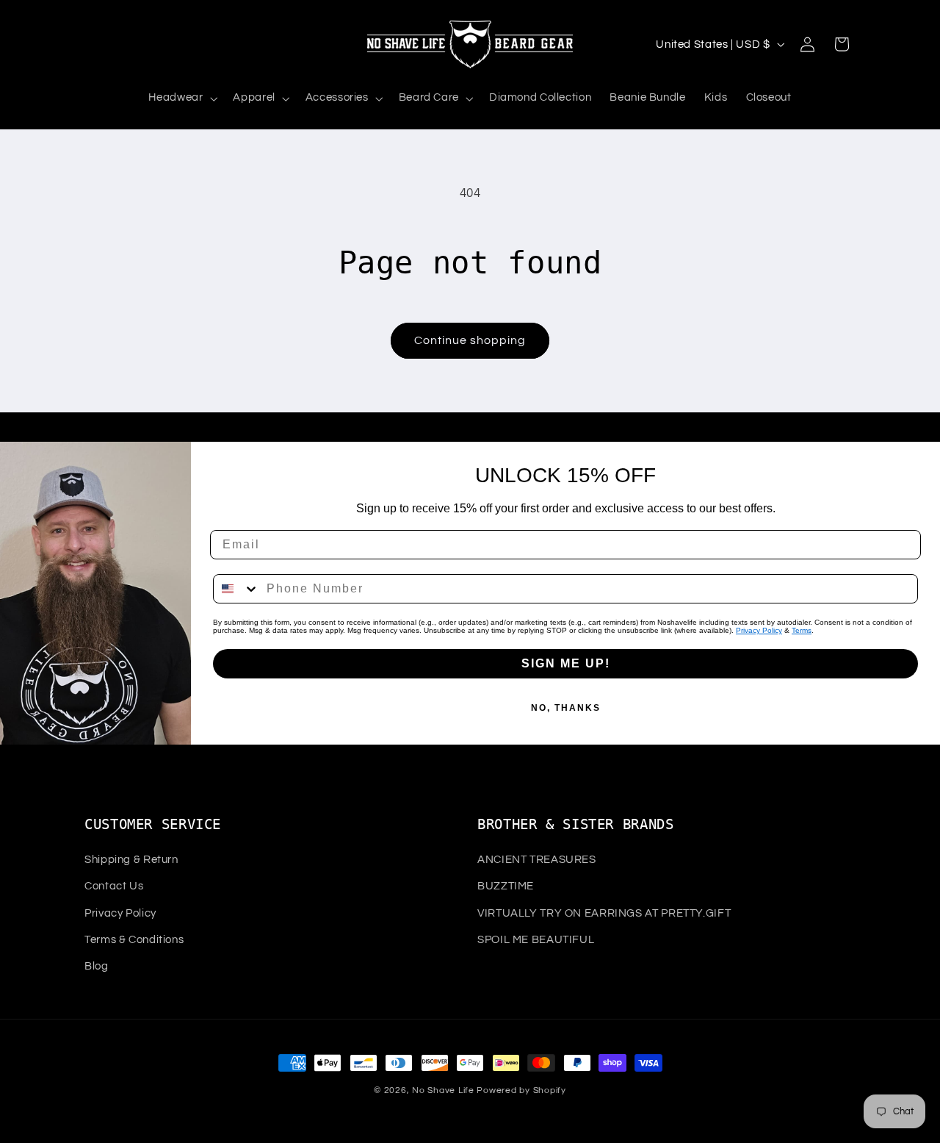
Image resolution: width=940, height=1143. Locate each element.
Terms (801, 630)
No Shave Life (443, 1090)
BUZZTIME (505, 886)
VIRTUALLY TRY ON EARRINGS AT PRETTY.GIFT (604, 913)
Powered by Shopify (521, 1090)
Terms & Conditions (134, 939)
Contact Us (113, 886)
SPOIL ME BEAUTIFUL (535, 939)
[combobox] (236, 589)
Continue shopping (470, 340)
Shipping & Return (131, 859)
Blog (96, 966)
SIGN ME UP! (565, 663)
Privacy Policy (759, 630)
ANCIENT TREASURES (536, 859)
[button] (182, 98)
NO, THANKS (566, 708)
